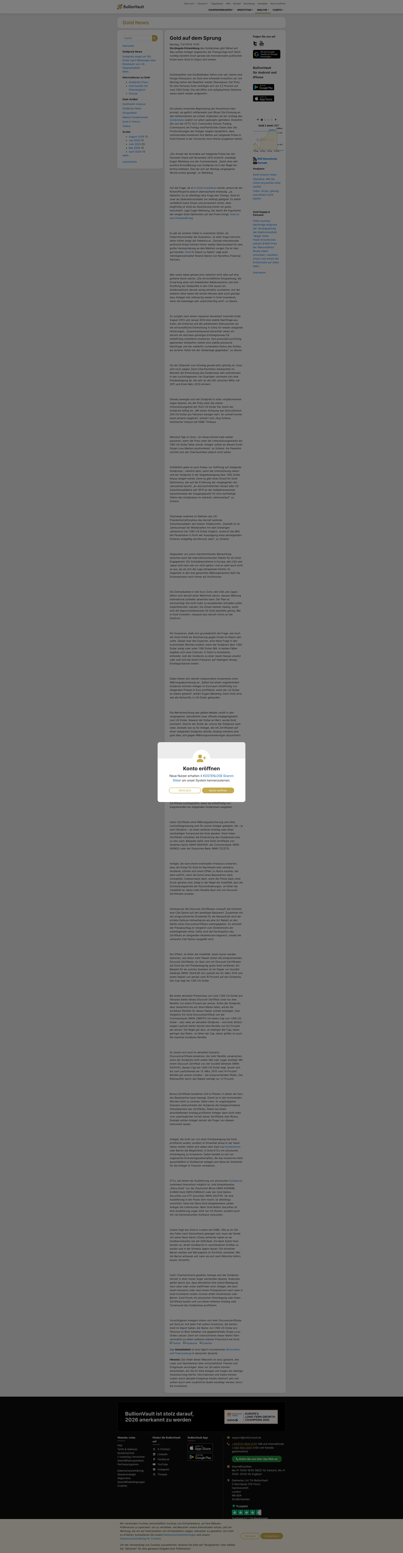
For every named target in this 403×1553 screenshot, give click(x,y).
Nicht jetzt (185, 790)
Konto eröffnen (218, 790)
